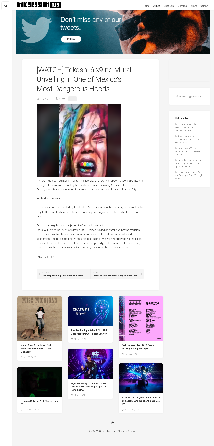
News (194, 6)
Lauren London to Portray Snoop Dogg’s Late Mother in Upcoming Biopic (188, 163)
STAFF (62, 98)
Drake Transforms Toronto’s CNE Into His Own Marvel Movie (187, 139)
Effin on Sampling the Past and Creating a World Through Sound (188, 175)
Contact (204, 6)
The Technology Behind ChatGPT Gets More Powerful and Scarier (89, 332)
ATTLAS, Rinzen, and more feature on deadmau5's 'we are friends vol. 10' (141, 401)
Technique (182, 6)
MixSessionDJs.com (106, 431)
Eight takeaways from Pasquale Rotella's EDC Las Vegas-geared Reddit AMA (88, 386)
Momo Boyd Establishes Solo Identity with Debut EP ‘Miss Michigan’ (36, 348)
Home (146, 6)
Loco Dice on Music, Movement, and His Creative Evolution (187, 151)
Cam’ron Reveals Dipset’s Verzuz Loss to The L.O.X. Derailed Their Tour (188, 127)
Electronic (169, 6)
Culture (156, 6)
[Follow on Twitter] (113, 32)
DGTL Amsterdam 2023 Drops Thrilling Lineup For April (138, 347)
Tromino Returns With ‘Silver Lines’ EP (39, 403)
